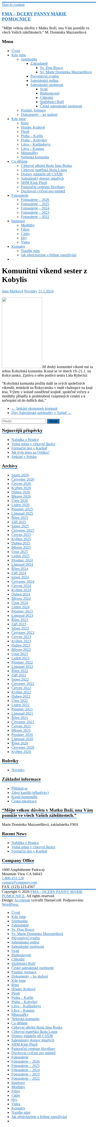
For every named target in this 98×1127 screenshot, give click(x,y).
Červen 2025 (21, 535)
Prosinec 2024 (22, 560)
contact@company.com (19, 882)
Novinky (30, 291)
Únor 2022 (19, 701)
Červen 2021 (21, 726)
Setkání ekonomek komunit (34, 408)
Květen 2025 (21, 539)
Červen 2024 (21, 586)
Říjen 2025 (19, 518)
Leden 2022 (20, 705)
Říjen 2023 (19, 620)
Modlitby (28, 225)
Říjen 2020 (19, 743)
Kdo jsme (18, 55)
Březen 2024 (21, 598)
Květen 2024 (21, 590)
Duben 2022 (20, 696)
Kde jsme (18, 119)
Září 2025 (18, 522)
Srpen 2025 (20, 526)
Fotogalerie (19, 195)
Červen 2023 (21, 637)
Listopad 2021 (22, 713)
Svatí (44, 89)
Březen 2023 (21, 650)
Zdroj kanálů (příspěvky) (30, 793)
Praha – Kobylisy (34, 140)
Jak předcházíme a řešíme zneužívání (48, 255)
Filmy (25, 229)
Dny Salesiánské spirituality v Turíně (41, 413)
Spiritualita (29, 59)
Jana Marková (12, 291)
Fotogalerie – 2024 (35, 208)
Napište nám (30, 251)
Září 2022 (18, 675)
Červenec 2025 (22, 530)
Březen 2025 (21, 547)
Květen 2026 (21, 488)
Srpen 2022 (20, 679)
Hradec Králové (33, 127)
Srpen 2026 (20, 475)
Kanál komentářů (24, 797)
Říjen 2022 (19, 671)
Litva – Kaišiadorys (35, 144)
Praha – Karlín (32, 136)
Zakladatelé (39, 63)
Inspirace (18, 221)
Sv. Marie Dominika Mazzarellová (66, 72)
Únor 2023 (19, 654)
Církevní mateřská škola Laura (44, 170)
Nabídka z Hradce (25, 440)
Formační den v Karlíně (29, 448)
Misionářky (29, 153)
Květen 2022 (21, 692)
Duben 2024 (20, 594)
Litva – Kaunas (32, 149)
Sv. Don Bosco (51, 68)
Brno (25, 123)
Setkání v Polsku (24, 457)
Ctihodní (46, 98)
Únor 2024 (19, 603)
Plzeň (25, 132)
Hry (24, 238)
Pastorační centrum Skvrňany (43, 187)
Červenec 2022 (22, 684)
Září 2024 (18, 573)
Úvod (15, 51)
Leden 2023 (20, 658)
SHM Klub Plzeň (34, 183)
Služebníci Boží (52, 102)
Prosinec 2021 (22, 709)
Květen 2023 (21, 641)
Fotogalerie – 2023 (35, 212)
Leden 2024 (20, 607)
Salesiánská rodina (44, 80)
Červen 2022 (21, 688)
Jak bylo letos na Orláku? (30, 452)
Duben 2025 (20, 543)
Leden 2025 (20, 556)
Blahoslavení (49, 93)
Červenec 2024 (22, 581)
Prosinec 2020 (22, 735)
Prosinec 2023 (22, 611)
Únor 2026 (19, 501)
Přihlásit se (19, 788)
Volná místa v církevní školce (33, 444)
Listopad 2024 (22, 564)
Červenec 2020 (22, 747)
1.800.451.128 (13, 878)
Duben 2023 (20, 645)
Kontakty (18, 246)
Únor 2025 (19, 552)
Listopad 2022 (22, 667)
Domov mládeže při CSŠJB (42, 174)
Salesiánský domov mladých (42, 178)
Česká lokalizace (24, 801)
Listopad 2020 (22, 739)
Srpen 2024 (20, 577)
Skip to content (13, 5)
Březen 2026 (21, 496)
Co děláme (19, 161)
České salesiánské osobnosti (61, 106)
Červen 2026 (21, 484)
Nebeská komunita (35, 157)
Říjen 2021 (19, 718)
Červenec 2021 (22, 722)
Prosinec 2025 (22, 509)
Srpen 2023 (20, 628)
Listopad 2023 (22, 616)
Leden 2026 (20, 505)
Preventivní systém (44, 76)
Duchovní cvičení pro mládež (43, 191)
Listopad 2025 (22, 513)
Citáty (25, 234)
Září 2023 (18, 624)
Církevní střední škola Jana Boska (46, 166)
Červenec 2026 (22, 479)
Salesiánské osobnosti (46, 85)
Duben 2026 (20, 492)
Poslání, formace (33, 110)
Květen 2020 (21, 752)
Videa (25, 242)
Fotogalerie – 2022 (35, 217)
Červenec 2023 (22, 633)
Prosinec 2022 (22, 662)
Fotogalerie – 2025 (35, 204)
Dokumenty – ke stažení (39, 115)
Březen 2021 (21, 730)
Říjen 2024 (19, 569)
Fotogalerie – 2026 (35, 200)
